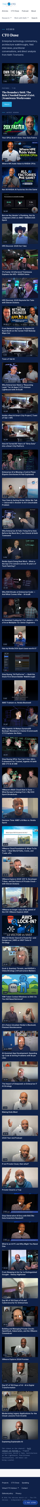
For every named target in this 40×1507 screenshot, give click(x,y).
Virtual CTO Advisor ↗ (10, 1488)
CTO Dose (15, 11)
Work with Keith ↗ (21, 18)
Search (34, 18)
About (33, 11)
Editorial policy (7, 1493)
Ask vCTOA (30, 1503)
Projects (5, 1483)
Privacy (18, 1493)
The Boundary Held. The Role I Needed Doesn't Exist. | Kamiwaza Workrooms (18, 95)
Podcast (25, 11)
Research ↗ (7, 18)
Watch (6, 104)
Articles (5, 11)
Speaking (25, 1483)
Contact (25, 1488)
